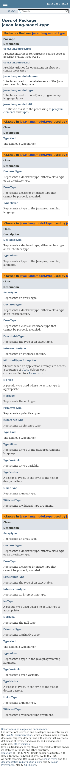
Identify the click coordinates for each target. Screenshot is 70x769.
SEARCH (11, 11)
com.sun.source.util (16, 62)
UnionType (10, 488)
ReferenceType (13, 419)
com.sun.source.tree (17, 48)
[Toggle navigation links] (5, 4)
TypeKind (9, 138)
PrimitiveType (12, 407)
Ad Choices (30, 765)
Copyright (6, 753)
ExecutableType (13, 336)
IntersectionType (14, 348)
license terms (49, 759)
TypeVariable (12, 460)
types (25, 112)
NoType (8, 379)
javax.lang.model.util (17, 104)
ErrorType (9, 187)
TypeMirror (10, 203)
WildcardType (12, 500)
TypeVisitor (10, 472)
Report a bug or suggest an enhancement (25, 729)
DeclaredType (12, 171)
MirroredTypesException (19, 360)
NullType (9, 395)
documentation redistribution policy (21, 762)
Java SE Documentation (19, 735)
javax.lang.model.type (48, 33)
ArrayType (10, 292)
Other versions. (21, 744)
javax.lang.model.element (21, 76)
